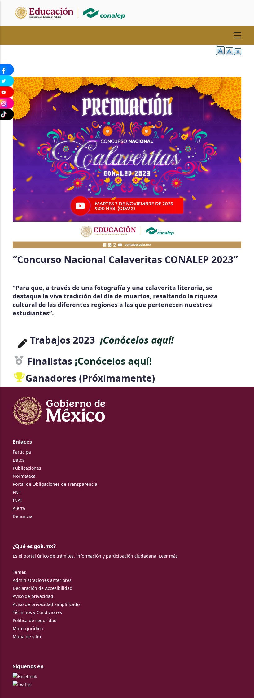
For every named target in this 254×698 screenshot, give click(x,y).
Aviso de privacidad (33, 596)
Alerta (19, 508)
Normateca (24, 476)
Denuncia (23, 516)
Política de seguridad (35, 620)
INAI (17, 500)
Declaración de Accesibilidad (42, 588)
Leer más (168, 556)
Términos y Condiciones (37, 612)
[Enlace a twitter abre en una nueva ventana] (22, 684)
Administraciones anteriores (42, 580)
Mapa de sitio (27, 636)
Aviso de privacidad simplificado (46, 604)
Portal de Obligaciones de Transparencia (55, 484)
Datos (18, 460)
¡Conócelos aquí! (137, 339)
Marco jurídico (28, 628)
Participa (22, 452)
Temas (19, 572)
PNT (17, 492)
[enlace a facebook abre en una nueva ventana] (25, 676)
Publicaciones (27, 468)
